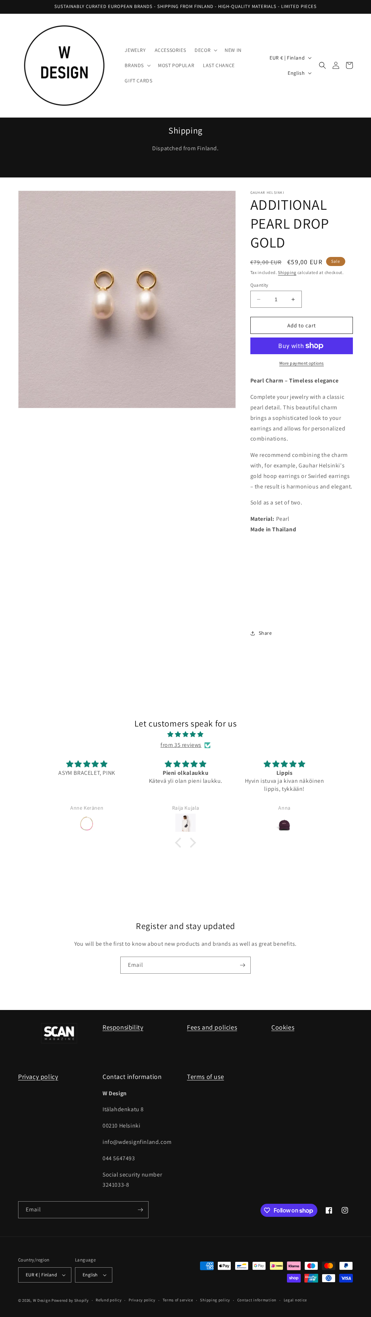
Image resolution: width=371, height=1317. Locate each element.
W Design (42, 1300)
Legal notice (295, 1299)
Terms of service (178, 1299)
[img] (185, 734)
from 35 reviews (181, 745)
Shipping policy (215, 1299)
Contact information (256, 1299)
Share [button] (265, 633)
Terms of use (205, 1076)
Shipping (287, 272)
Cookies (282, 1027)
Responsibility (123, 1027)
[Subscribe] (242, 965)
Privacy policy (38, 1076)
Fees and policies (212, 1027)
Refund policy (108, 1299)
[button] (205, 50)
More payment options (301, 363)
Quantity (259, 285)
